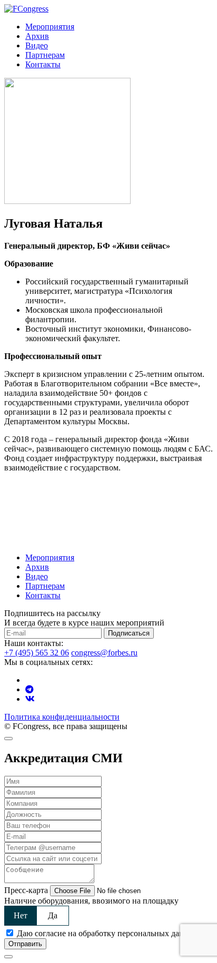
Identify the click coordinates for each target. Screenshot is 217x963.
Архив (37, 36)
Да (52, 915)
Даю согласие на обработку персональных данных (108, 933)
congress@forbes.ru (104, 652)
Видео (36, 45)
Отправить (25, 944)
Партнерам (45, 54)
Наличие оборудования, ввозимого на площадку (91, 900)
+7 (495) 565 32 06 (36, 652)
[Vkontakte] (30, 698)
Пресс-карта (26, 890)
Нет (20, 915)
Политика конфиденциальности (62, 716)
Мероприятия (49, 26)
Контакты (43, 64)
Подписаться (129, 633)
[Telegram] (29, 689)
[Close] (8, 738)
